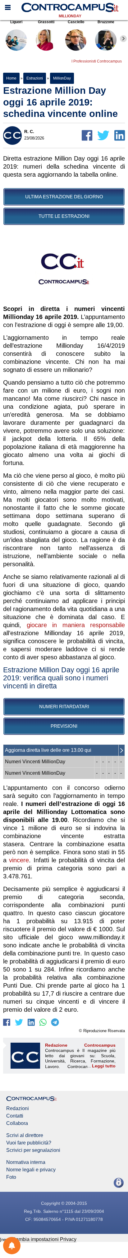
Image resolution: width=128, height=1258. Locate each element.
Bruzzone (106, 22)
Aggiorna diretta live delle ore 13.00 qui (48, 750)
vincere (19, 860)
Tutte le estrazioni (64, 216)
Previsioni (64, 726)
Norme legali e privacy (31, 1169)
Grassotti (46, 22)
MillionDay (70, 16)
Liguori (16, 22)
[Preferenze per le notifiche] (12, 1245)
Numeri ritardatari (64, 706)
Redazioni (17, 1108)
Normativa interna (25, 1162)
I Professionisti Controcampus (96, 61)
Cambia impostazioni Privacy (44, 1239)
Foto (11, 1177)
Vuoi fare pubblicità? (28, 1142)
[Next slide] (123, 38)
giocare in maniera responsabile (76, 625)
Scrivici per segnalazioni (33, 1150)
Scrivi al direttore (24, 1135)
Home (11, 78)
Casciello (76, 22)
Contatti (14, 1116)
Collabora (17, 1123)
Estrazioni (34, 78)
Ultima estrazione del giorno (64, 196)
